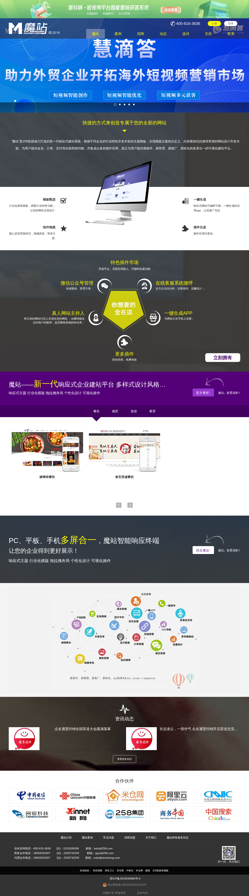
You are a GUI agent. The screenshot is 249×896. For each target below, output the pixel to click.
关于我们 (151, 837)
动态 (163, 34)
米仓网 (139, 870)
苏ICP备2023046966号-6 (125, 878)
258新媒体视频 (160, 870)
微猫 (147, 870)
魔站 (95, 34)
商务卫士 (109, 870)
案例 (118, 34)
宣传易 (120, 870)
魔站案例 (87, 837)
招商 (140, 34)
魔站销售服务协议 (178, 837)
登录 (230, 23)
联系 (230, 34)
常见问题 (108, 837)
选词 (185, 34)
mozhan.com (36, 26)
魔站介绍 (66, 837)
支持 (208, 34)
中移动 (129, 870)
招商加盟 (129, 837)
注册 (214, 23)
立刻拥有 (222, 357)
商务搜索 (97, 870)
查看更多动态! (124, 759)
